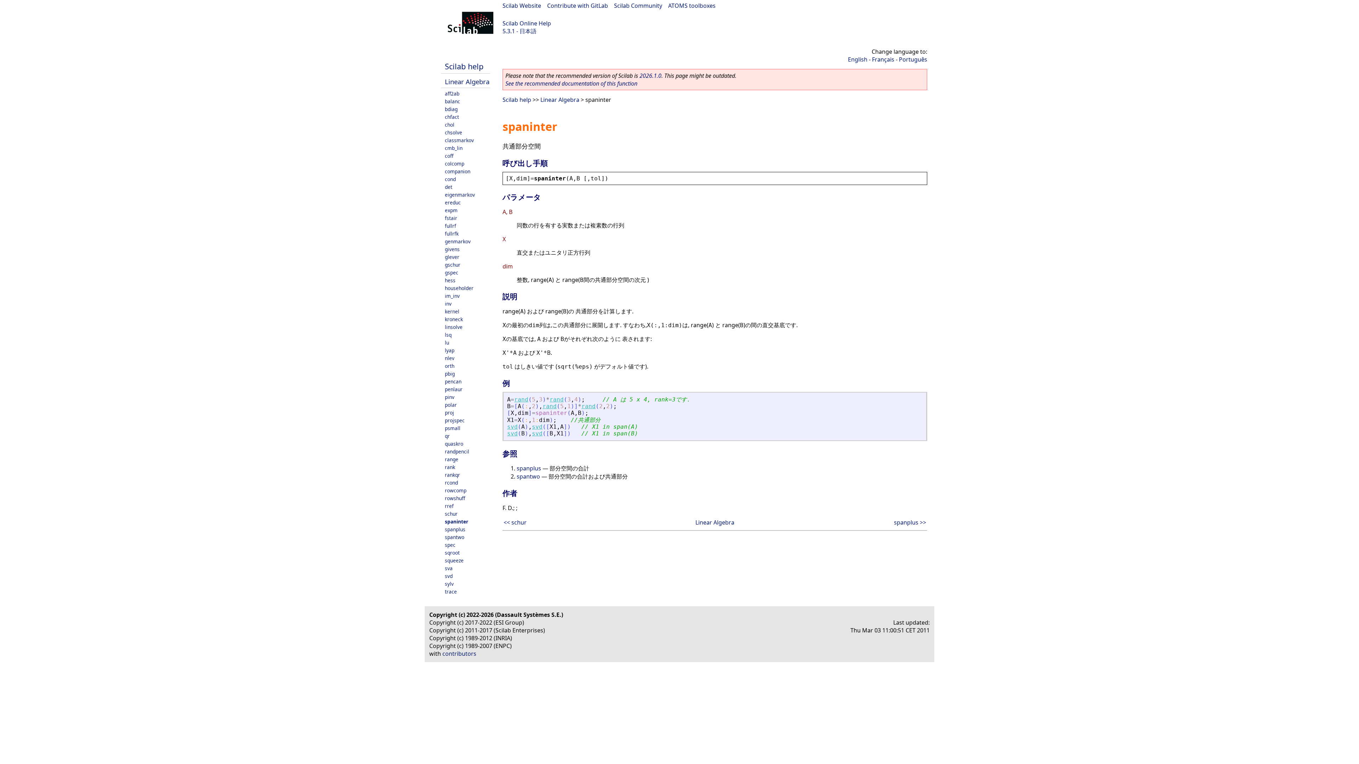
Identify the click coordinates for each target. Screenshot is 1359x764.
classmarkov (459, 140)
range (451, 459)
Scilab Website (522, 6)
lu (447, 342)
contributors (459, 654)
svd (449, 576)
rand (521, 399)
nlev (449, 358)
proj (449, 412)
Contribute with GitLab (577, 6)
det (448, 187)
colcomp (454, 163)
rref (449, 506)
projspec (455, 420)
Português (913, 59)
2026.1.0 (650, 76)
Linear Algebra (467, 81)
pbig (450, 373)
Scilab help (464, 66)
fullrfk (452, 233)
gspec (451, 272)
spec (450, 545)
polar (451, 404)
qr (447, 436)
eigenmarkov (460, 194)
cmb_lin (454, 148)
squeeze (454, 560)
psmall (452, 428)
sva (449, 568)
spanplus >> (910, 522)
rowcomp (455, 490)
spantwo (454, 537)
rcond (451, 482)
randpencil (457, 451)
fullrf (450, 225)
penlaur (454, 389)
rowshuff (455, 498)
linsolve (454, 327)
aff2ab (452, 93)
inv (448, 303)
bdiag (451, 109)
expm (451, 210)
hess (450, 280)
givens (452, 249)
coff (449, 155)
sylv (449, 583)
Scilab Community (638, 6)
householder (459, 288)
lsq (448, 334)
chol (449, 124)
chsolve (453, 132)
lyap (449, 350)
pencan (453, 381)
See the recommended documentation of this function (571, 83)
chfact (452, 117)
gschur (452, 264)
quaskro (454, 443)
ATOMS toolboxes (692, 6)
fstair (451, 218)
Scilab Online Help (527, 23)
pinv (449, 397)
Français (883, 59)
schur (451, 513)
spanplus (455, 529)
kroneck (454, 319)
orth (449, 366)
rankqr (452, 474)
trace (451, 591)
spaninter (456, 521)
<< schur (515, 522)
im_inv (452, 296)
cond (450, 179)
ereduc (453, 202)
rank (450, 467)
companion (457, 171)
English (857, 59)
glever (452, 257)
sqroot (452, 552)
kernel (452, 311)
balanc (452, 101)
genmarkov (458, 241)
